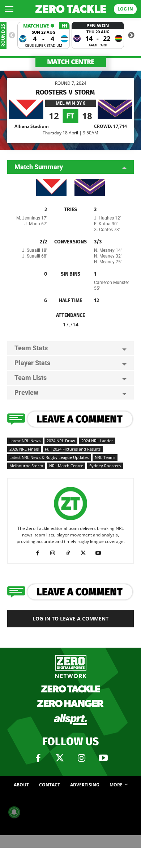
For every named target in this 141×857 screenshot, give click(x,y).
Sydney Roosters (105, 465)
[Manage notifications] (14, 812)
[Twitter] (60, 758)
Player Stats (32, 363)
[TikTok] (71, 553)
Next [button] (131, 35)
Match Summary (38, 167)
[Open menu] (9, 9)
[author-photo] (70, 520)
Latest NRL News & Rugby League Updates (49, 457)
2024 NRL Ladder (97, 440)
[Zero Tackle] (70, 9)
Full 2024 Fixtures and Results (73, 449)
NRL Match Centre (66, 465)
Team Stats (31, 348)
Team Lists (30, 377)
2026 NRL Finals (24, 449)
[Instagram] (55, 553)
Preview (26, 392)
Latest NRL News (24, 440)
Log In (125, 9)
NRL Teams (105, 457)
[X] (86, 553)
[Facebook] (40, 553)
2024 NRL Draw (61, 440)
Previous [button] (12, 35)
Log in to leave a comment (70, 618)
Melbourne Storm (26, 465)
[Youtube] (101, 553)
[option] (43, 35)
